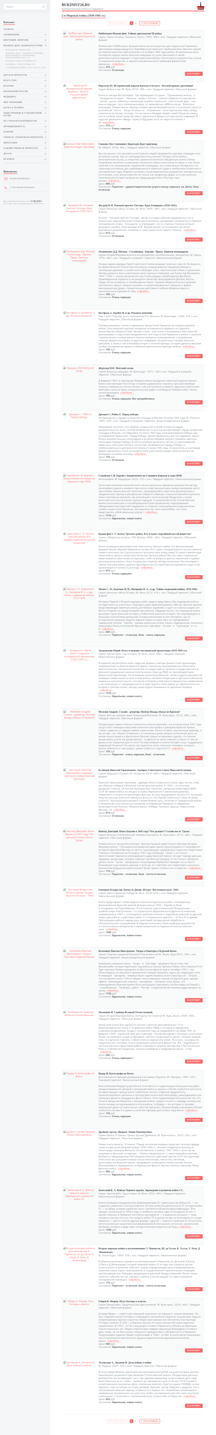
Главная (8, 29)
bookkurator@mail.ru (20, 178)
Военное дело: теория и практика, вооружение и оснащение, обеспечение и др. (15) (25, 55)
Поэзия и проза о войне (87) (21, 61)
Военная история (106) (18, 50)
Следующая (150, 23)
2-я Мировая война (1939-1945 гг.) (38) (26, 68)
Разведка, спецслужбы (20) (20, 64)
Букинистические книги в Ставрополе (82, 6)
